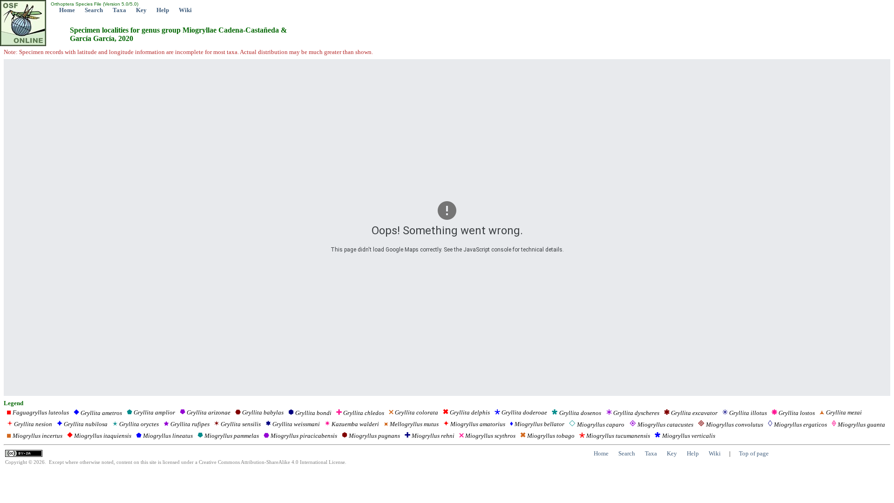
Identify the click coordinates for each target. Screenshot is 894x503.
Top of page (754, 453)
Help (162, 10)
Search (94, 10)
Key (141, 10)
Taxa (119, 10)
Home (67, 10)
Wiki (185, 10)
